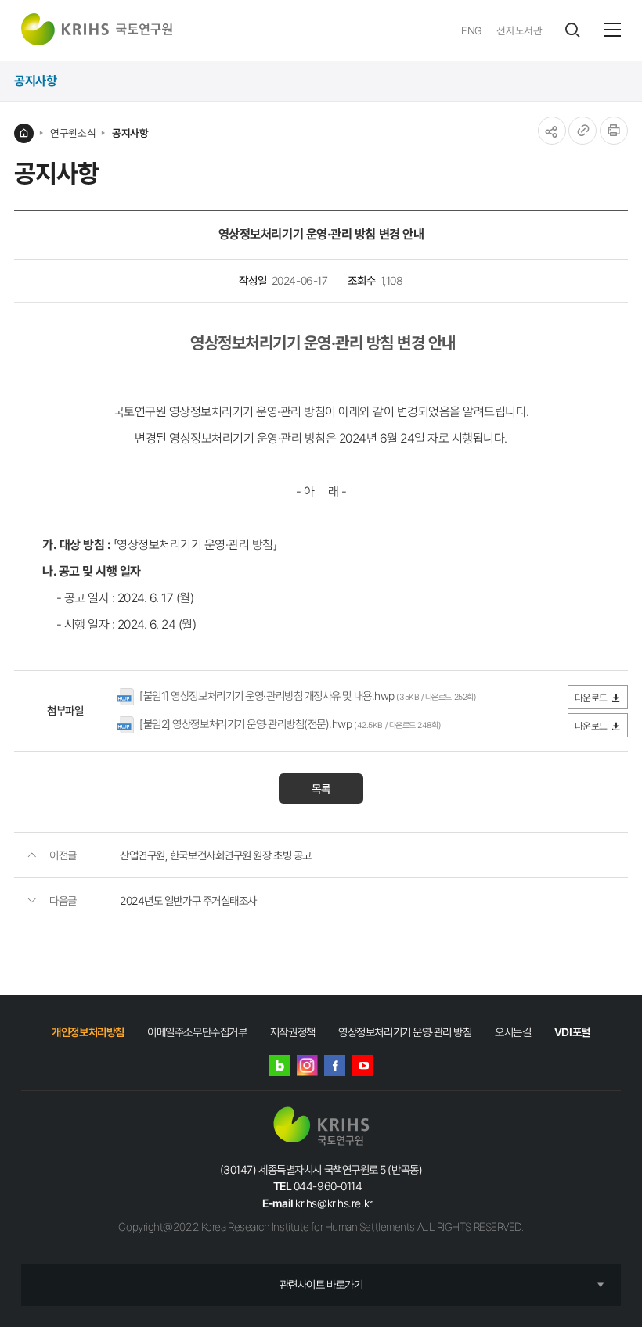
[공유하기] (552, 131)
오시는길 (513, 1031)
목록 (321, 788)
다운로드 (591, 698)
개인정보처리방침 (88, 1031)
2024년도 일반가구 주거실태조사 (188, 900)
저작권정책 (293, 1031)
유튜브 (362, 1065)
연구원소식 (73, 133)
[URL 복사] (582, 131)
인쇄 (614, 131)
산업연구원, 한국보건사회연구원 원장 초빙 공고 (216, 855)
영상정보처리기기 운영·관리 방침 (404, 1031)
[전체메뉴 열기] (612, 30)
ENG (471, 30)
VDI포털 (572, 1031)
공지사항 (130, 133)
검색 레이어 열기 (571, 30)
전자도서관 (519, 30)
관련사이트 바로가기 (321, 1284)
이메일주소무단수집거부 (197, 1031)
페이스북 (334, 1065)
